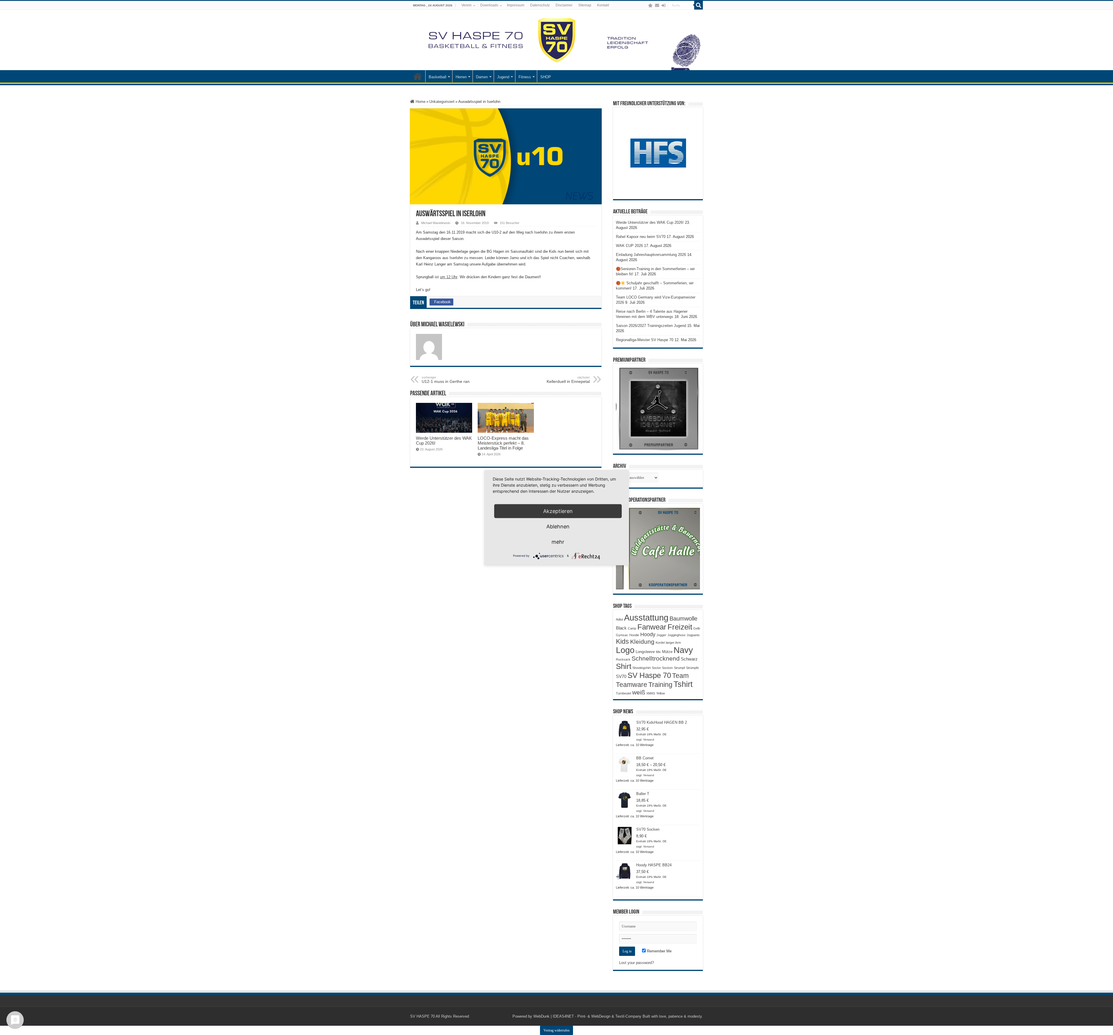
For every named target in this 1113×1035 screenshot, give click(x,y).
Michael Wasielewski (435, 223)
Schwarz (689, 658)
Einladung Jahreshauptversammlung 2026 (651, 254)
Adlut (619, 619)
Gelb (696, 628)
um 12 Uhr (448, 277)
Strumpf (679, 668)
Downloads (489, 5)
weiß (638, 692)
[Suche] (698, 5)
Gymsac (622, 635)
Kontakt (603, 5)
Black (621, 627)
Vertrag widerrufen (556, 1030)
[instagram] (644, 5)
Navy (683, 650)
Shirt (623, 666)
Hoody (647, 634)
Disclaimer (564, 5)
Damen (482, 77)
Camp (632, 628)
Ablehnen (558, 526)
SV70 (621, 676)
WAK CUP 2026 (629, 245)
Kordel (660, 642)
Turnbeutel (623, 693)
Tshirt (683, 684)
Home (419, 101)
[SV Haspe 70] (556, 40)
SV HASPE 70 (422, 1016)
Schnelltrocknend (656, 658)
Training (660, 684)
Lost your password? (636, 963)
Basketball (437, 77)
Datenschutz (540, 5)
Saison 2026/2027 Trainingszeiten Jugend (651, 325)
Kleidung (642, 641)
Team (680, 675)
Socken (667, 668)
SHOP (545, 77)
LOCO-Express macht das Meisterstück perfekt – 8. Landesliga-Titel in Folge (503, 443)
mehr (558, 542)
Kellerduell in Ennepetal (568, 380)
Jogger (661, 635)
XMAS (650, 693)
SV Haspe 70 (649, 675)
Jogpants (693, 635)
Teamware (631, 684)
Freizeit (680, 627)
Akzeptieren (558, 511)
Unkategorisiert (441, 101)
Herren (461, 77)
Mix (658, 652)
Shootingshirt (641, 668)
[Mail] (657, 5)
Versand (648, 739)
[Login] (663, 5)
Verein (466, 5)
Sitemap (584, 5)
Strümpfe (692, 668)
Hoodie (634, 635)
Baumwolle (683, 618)
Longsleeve (645, 652)
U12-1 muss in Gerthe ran (446, 380)
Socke (656, 668)
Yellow (660, 693)
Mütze (667, 652)
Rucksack (623, 659)
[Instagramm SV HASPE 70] (650, 5)
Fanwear (651, 627)
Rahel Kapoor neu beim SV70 (640, 236)
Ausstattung (646, 617)
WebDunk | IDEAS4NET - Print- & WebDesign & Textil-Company (587, 1016)
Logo (625, 650)
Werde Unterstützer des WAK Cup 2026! (650, 222)
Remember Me (659, 951)
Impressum (515, 5)
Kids (622, 641)
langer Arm (673, 642)
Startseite (417, 76)
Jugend (503, 77)
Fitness (525, 77)
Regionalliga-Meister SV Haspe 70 (644, 340)
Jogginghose (676, 635)
